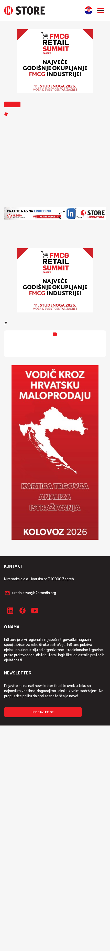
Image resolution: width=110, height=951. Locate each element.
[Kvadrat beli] (55, 61)
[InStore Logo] (24, 10)
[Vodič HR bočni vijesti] (55, 452)
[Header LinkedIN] (55, 213)
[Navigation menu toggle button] (101, 10)
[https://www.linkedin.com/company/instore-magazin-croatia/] (10, 610)
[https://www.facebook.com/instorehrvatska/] (22, 610)
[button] (12, 104)
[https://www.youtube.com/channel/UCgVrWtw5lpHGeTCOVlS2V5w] (35, 610)
